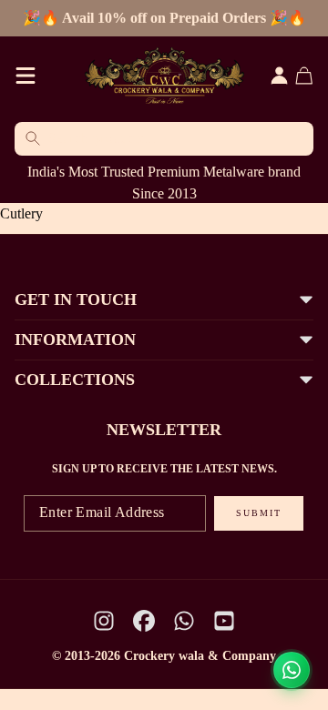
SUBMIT (259, 513)
